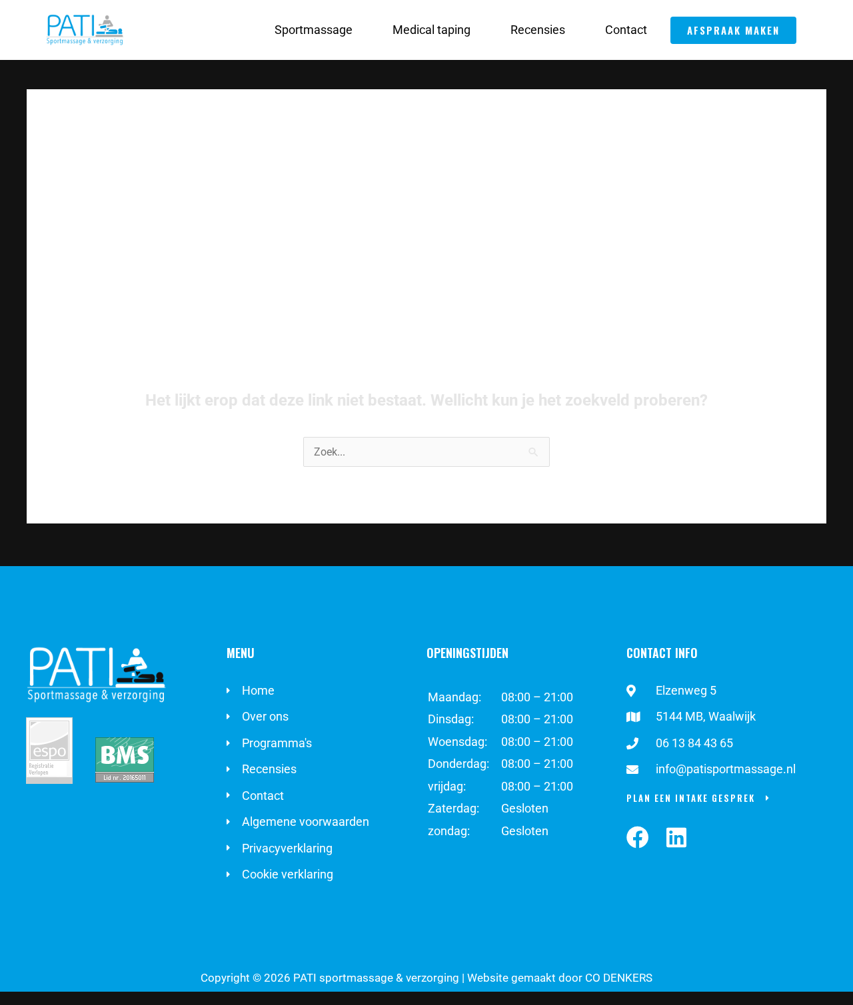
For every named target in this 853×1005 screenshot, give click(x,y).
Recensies (537, 30)
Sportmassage (314, 30)
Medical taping (431, 30)
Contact (626, 30)
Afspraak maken (733, 30)
